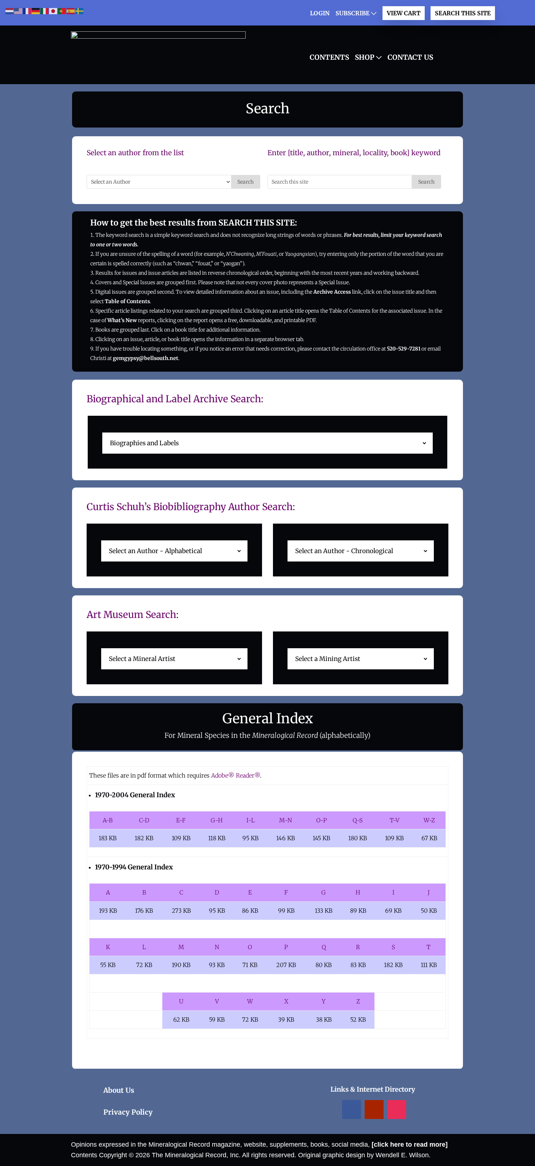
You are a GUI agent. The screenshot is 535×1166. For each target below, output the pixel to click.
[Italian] (44, 10)
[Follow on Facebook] (351, 1109)
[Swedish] (79, 10)
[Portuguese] (62, 10)
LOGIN (320, 13)
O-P (321, 820)
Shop (364, 57)
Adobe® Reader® (235, 775)
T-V (394, 820)
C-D (144, 820)
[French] (27, 10)
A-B (107, 820)
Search (245, 182)
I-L (250, 820)
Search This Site (463, 13)
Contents (329, 57)
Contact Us (410, 57)
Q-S (357, 820)
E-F (181, 820)
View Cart (403, 13)
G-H (217, 820)
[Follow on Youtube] (374, 1109)
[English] (18, 10)
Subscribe (352, 13)
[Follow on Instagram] (396, 1109)
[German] (36, 10)
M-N (285, 820)
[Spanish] (71, 10)
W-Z (429, 820)
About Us (118, 1090)
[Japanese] (53, 10)
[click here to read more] (410, 1144)
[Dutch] (9, 10)
